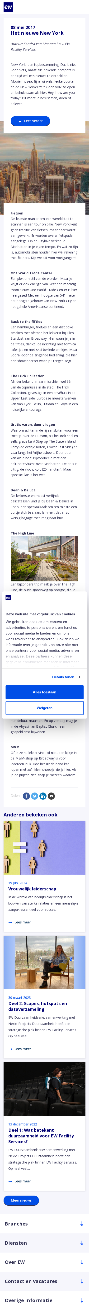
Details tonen (63, 677)
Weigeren (44, 708)
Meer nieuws (21, 1200)
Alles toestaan (44, 692)
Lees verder (33, 120)
